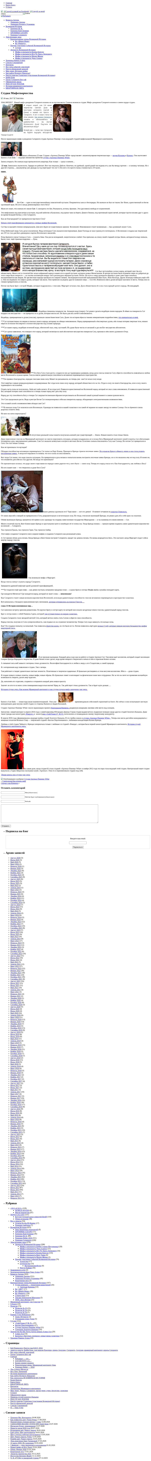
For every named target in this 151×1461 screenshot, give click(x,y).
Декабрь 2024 (15, 896)
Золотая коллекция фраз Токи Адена (25, 1272)
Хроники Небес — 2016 (24, 1367)
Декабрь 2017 (15, 1075)
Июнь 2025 (14, 883)
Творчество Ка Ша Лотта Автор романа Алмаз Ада (31, 1332)
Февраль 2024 (15, 917)
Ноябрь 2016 (15, 1102)
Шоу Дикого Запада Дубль (21, 1437)
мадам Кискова (119, 155)
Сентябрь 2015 (16, 1132)
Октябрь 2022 (15, 951)
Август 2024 (15, 905)
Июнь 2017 (14, 1088)
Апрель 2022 (15, 964)
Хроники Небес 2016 (23, 1238)
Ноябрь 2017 (15, 1077)
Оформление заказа (13, 82)
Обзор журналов (21, 1219)
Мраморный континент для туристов (25, 1302)
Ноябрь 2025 (15, 873)
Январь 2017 (15, 1098)
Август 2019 (15, 1032)
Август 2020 (15, 1007)
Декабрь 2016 (15, 1100)
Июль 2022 (14, 958)
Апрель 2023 (15, 939)
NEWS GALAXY (17, 1215)
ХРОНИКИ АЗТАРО (19, 33)
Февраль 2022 (15, 968)
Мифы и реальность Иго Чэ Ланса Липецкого (33, 54)
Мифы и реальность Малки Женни (29, 56)
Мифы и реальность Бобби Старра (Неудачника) (39, 1247)
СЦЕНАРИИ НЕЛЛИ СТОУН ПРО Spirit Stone (29, 1424)
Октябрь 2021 (15, 977)
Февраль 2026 (15, 866)
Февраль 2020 (15, 1020)
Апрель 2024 (15, 913)
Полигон (14, 1306)
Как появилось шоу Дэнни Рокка (23, 1420)
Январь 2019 (15, 1047)
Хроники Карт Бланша (19, 31)
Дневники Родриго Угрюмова (22, 24)
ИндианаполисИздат (33, 1266)
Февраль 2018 (15, 1071)
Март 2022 (14, 966)
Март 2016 (14, 1120)
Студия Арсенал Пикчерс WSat (36, 779)
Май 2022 (14, 962)
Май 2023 (14, 937)
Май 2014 (14, 1166)
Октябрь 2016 (15, 1105)
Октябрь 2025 (15, 875)
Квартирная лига (22, 1281)
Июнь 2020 (14, 1011)
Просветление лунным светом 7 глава (25, 1422)
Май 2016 (14, 1115)
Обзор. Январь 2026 (18, 1449)
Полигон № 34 (21, 1312)
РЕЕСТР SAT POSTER (15, 84)
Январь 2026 (15, 868)
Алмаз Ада (19, 1334)
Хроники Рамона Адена (15, 60)
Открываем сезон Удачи (24, 1319)
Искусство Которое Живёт (21, 1456)
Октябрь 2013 (15, 1181)
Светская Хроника (27, 1287)
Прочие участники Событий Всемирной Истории (30, 46)
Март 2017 (14, 1094)
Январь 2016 (15, 1124)
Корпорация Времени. (60, 708)
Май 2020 (14, 1013)
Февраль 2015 (15, 1147)
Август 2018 (15, 1058)
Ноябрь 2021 (15, 975)
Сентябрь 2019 (16, 1030)
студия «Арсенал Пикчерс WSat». (97, 718)
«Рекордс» (29, 714)
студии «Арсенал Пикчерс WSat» (56, 158)
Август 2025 (15, 879)
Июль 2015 (14, 1137)
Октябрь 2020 (15, 1002)
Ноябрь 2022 (15, 949)
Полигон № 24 (21, 1310)
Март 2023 (14, 941)
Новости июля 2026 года (20, 1428)
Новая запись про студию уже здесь (15, 775)
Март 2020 (14, 1017)
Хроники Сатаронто (18, 35)
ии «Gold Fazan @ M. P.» (53, 714)
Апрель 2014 (15, 1168)
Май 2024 (14, 911)
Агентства (24, 1261)
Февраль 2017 (15, 1096)
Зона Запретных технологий (26, 1230)
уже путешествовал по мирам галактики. (61, 614)
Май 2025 (14, 885)
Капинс (130, 155)
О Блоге (13, 1304)
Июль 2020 (14, 1009)
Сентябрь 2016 (16, 1107)
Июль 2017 (14, 1085)
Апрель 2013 (15, 1194)
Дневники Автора (17, 22)
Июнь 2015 (14, 1139)
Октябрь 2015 (15, 1130)
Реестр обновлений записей (17, 69)
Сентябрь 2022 (16, 954)
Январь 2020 (15, 1022)
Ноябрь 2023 (15, 924)
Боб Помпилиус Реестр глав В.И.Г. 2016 (26, 1348)
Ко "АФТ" (19, 1289)
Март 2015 (14, 1145)
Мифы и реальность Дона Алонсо (28, 58)
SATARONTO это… (23, 1361)
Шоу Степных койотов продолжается (25, 1435)
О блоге (9, 7)
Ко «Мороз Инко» (22, 41)
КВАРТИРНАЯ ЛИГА (15, 88)
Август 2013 (15, 1185)
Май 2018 (14, 1064)
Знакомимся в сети (17, 1270)
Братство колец (52, 626)
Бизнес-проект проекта (24, 1363)
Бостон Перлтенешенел (24, 1325)
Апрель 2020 (15, 1015)
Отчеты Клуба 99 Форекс (25, 1223)
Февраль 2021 (15, 994)
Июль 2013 (14, 1188)
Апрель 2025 (15, 888)
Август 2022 (15, 956)
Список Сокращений (14, 63)
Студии (18, 48)
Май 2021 (14, 988)
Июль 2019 (14, 1034)
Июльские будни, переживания (23, 1426)
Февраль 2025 (15, 892)
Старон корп (20, 1295)
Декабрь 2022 (15, 947)
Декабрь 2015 (15, 1126)
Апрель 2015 (15, 1143)
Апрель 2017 (15, 1092)
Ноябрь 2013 (15, 1179)
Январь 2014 (15, 1175)
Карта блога (10, 5)
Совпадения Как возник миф (14, 781)
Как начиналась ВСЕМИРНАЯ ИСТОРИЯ (27, 1378)
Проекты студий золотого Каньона (24, 1397)
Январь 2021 (15, 996)
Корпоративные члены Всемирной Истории (28, 39)
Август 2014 (15, 1160)
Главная (9, 3)
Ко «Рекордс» (20, 43)
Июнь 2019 (14, 1037)
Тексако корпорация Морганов (27, 1298)
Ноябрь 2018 (15, 1051)
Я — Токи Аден (16, 1408)
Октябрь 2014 (15, 1156)
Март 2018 (14, 1068)
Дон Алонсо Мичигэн (19, 1369)
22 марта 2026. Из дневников (22, 1443)
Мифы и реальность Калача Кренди (29, 52)
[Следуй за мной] (37, 11)
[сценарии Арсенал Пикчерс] (66, 702)
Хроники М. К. (16, 29)
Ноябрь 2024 (15, 898)
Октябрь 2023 (15, 926)
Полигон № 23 (21, 1308)
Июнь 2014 (14, 1164)
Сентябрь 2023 (16, 928)
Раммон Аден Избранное (20, 1315)
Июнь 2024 (14, 909)
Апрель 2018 (15, 1066)
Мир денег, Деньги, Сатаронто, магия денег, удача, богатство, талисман (39, 1391)
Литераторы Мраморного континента (25, 1388)
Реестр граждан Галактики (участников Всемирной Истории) (30, 75)
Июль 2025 (14, 881)
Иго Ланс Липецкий (18, 1371)
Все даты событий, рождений (17, 67)
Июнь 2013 (14, 1190)
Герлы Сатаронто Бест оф (16, 80)
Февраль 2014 (15, 1173)
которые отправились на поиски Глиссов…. (66, 602)
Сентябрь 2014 (16, 1158)
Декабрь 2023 (15, 922)
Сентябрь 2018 (16, 1056)
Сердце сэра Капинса (9, 783)
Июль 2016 (14, 1111)
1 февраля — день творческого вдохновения (28, 1445)
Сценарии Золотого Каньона (26, 1330)
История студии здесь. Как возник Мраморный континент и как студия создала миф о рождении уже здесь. (44, 689)
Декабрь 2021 (15, 973)
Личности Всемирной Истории (23, 50)
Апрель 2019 (15, 1041)
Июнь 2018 (14, 1062)
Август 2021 (15, 981)
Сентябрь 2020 (16, 1005)
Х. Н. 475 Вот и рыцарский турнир (24, 1458)
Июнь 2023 (14, 934)
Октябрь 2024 (15, 900)
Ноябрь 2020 (15, 1000)
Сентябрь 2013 (16, 1183)
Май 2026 (14, 862)
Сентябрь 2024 (16, 903)
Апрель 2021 (15, 990)
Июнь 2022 (14, 960)
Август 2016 (15, 1109)
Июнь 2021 (14, 985)
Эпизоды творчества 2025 (20, 1454)
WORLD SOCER (22, 1210)
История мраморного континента (19, 86)
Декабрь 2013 (15, 1177)
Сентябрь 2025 (16, 877)
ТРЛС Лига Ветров (23, 1300)
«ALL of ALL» (16, 1208)
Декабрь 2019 (15, 1024)
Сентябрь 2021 (16, 979)
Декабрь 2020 (15, 998)
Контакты (10, 65)
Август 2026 (15, 858)
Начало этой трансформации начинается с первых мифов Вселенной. (29, 223)
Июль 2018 (14, 1060)
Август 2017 (15, 1083)
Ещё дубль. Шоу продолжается (22, 1432)
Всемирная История (14, 26)
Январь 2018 (15, 1073)
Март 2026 (14, 864)
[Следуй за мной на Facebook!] (17, 11)
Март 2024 (14, 915)
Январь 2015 (15, 1149)
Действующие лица (13, 37)
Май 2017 (14, 1090)
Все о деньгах (15, 1221)
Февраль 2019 (15, 1045)
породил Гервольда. (119, 512)
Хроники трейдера (22, 1225)
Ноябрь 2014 (15, 1154)
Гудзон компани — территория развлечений (33, 1285)
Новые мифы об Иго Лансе (21, 1447)
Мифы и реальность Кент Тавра (32, 1255)
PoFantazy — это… (22, 1359)
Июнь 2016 (14, 1113)
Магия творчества (22, 1213)
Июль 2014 (14, 1162)
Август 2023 (15, 930)
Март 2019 (14, 1043)
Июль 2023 (14, 932)
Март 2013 (14, 1196)
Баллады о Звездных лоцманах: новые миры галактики (37, 1336)
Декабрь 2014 (15, 1151)
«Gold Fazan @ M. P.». (24, 1323)
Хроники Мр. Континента (20, 1418)
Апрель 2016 (15, 1117)
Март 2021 (14, 992)
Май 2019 (14, 1039)
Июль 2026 (14, 860)
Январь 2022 (15, 971)
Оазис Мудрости (21, 1317)
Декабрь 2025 (15, 871)
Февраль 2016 (15, 1122)
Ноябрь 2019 (15, 1026)
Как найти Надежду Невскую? (18, 73)
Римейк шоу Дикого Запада (21, 1439)
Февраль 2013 (15, 1198)
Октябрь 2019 (15, 1028)
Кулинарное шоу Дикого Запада (23, 1430)
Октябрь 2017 (15, 1079)
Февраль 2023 (15, 943)
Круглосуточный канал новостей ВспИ (31, 1217)
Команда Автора (12, 20)
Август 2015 (15, 1134)
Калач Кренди (16, 1380)
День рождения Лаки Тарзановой (23, 1441)
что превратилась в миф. (128, 317)
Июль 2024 (14, 907)
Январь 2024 (15, 920)
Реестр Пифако (26, 1268)
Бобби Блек (10, 77)
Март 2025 (14, 890)
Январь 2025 (15, 894)
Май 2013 (14, 1192)
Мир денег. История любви (17, 71)
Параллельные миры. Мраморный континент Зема (35, 1365)
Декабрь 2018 (15, 1049)
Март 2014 (14, 1171)
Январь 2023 (15, 945)
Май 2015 (14, 1141)
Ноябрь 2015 (15, 1128)
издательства (25, 1264)
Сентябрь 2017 (16, 1081)
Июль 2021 (14, 983)
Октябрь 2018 (15, 1054)
